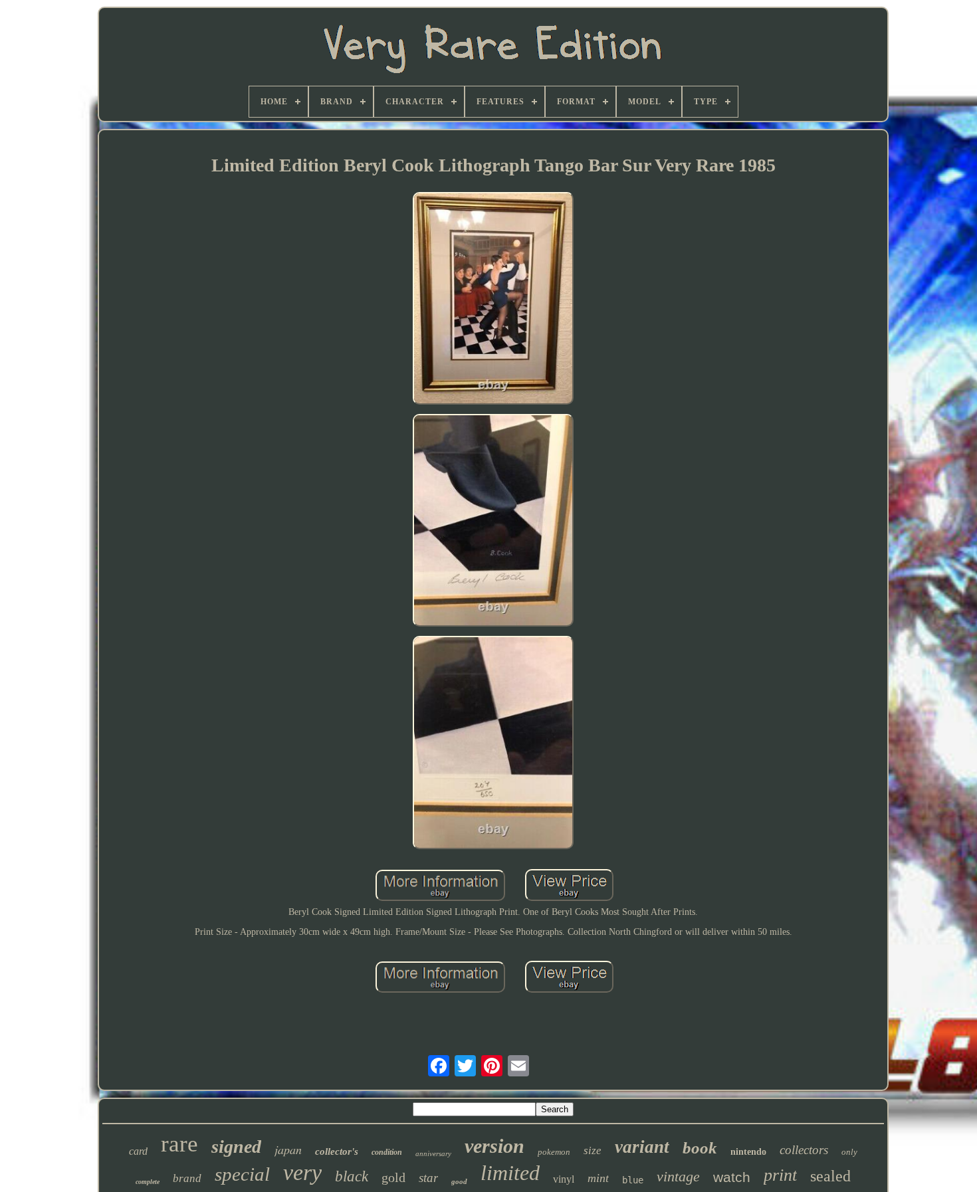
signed (236, 1146)
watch (731, 1177)
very (302, 1172)
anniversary (433, 1153)
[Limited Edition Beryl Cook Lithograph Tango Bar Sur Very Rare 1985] (493, 300)
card (138, 1151)
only (849, 1152)
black (351, 1176)
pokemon (554, 1152)
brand (187, 1178)
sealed (830, 1176)
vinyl (563, 1179)
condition (387, 1152)
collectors (804, 1150)
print (780, 1175)
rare (179, 1144)
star (428, 1178)
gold (393, 1177)
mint (598, 1178)
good (459, 1181)
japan (288, 1149)
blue (632, 1180)
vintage (678, 1176)
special (242, 1174)
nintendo (748, 1152)
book (700, 1148)
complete (148, 1181)
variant (642, 1147)
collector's (336, 1151)
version (494, 1146)
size (592, 1150)
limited (510, 1173)
